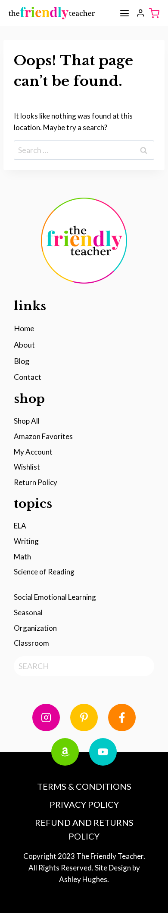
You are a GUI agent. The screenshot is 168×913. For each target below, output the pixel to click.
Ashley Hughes (83, 879)
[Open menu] (124, 13)
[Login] (140, 13)
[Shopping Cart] (154, 13)
